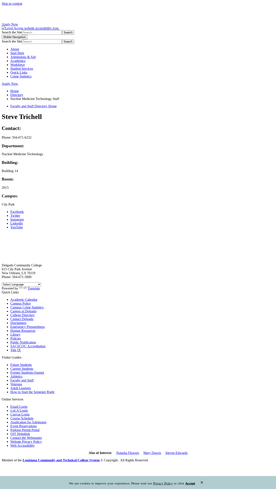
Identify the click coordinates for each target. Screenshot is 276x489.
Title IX (15, 350)
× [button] (202, 482)
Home (14, 91)
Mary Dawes (152, 453)
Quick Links (18, 72)
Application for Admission (28, 422)
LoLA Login (19, 410)
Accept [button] (190, 483)
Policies (15, 338)
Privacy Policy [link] (163, 483)
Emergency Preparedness (27, 327)
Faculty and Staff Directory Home (33, 106)
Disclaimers (18, 323)
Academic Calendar (23, 299)
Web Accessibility (22, 445)
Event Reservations (23, 426)
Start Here (17, 53)
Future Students (21, 365)
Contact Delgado (21, 319)
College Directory (22, 315)
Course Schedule (21, 418)
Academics (17, 61)
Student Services (21, 68)
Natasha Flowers (127, 453)
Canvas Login (20, 414)
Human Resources (22, 330)
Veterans (16, 384)
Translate (34, 288)
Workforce (17, 64)
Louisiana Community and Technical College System (61, 460)
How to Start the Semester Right (32, 392)
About (14, 49)
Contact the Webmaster (26, 438)
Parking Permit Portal (24, 430)
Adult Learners (20, 388)
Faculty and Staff (22, 380)
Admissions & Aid (23, 57)
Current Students (21, 368)
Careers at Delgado (23, 311)
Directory (16, 95)
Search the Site (12, 32)
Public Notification (23, 342)
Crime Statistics (20, 76)
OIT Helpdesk (20, 434)
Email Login (18, 406)
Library (15, 334)
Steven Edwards (176, 453)
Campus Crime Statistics (27, 307)
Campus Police (20, 303)
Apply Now (10, 24)
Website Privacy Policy (26, 441)
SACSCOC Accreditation (27, 346)
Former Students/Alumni (27, 372)
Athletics (16, 376)
